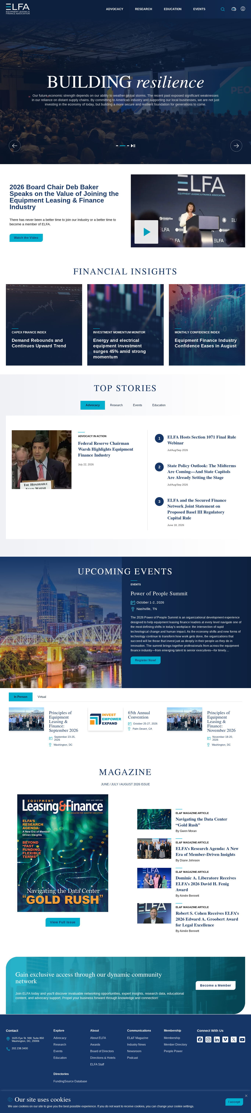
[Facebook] (200, 1039)
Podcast (132, 1057)
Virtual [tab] (42, 696)
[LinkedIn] (217, 1039)
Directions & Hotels (102, 1057)
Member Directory (175, 1044)
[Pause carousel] (133, 145)
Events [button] (199, 9)
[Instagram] (208, 1039)
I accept (234, 1101)
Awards (95, 1044)
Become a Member (215, 985)
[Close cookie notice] (246, 1096)
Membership (172, 1037)
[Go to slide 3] (128, 145)
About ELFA (98, 1037)
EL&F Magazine (137, 1037)
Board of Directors (102, 1051)
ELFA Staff (97, 1064)
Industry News (136, 1044)
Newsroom (134, 1051)
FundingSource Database (70, 1081)
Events (57, 1051)
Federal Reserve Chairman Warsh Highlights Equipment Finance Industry (105, 449)
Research (59, 1044)
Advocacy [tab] (93, 405)
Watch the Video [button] (26, 237)
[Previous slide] (15, 146)
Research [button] (143, 9)
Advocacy (59, 1037)
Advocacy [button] (114, 9)
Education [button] (173, 9)
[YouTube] (242, 1039)
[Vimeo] (225, 1039)
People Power (173, 1051)
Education (60, 1057)
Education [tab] (159, 405)
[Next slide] (236, 146)
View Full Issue (63, 922)
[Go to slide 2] (123, 145)
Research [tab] (116, 405)
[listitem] (44, 325)
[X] (234, 1039)
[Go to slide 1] (117, 145)
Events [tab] (137, 405)
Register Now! (145, 660)
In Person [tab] (20, 696)
